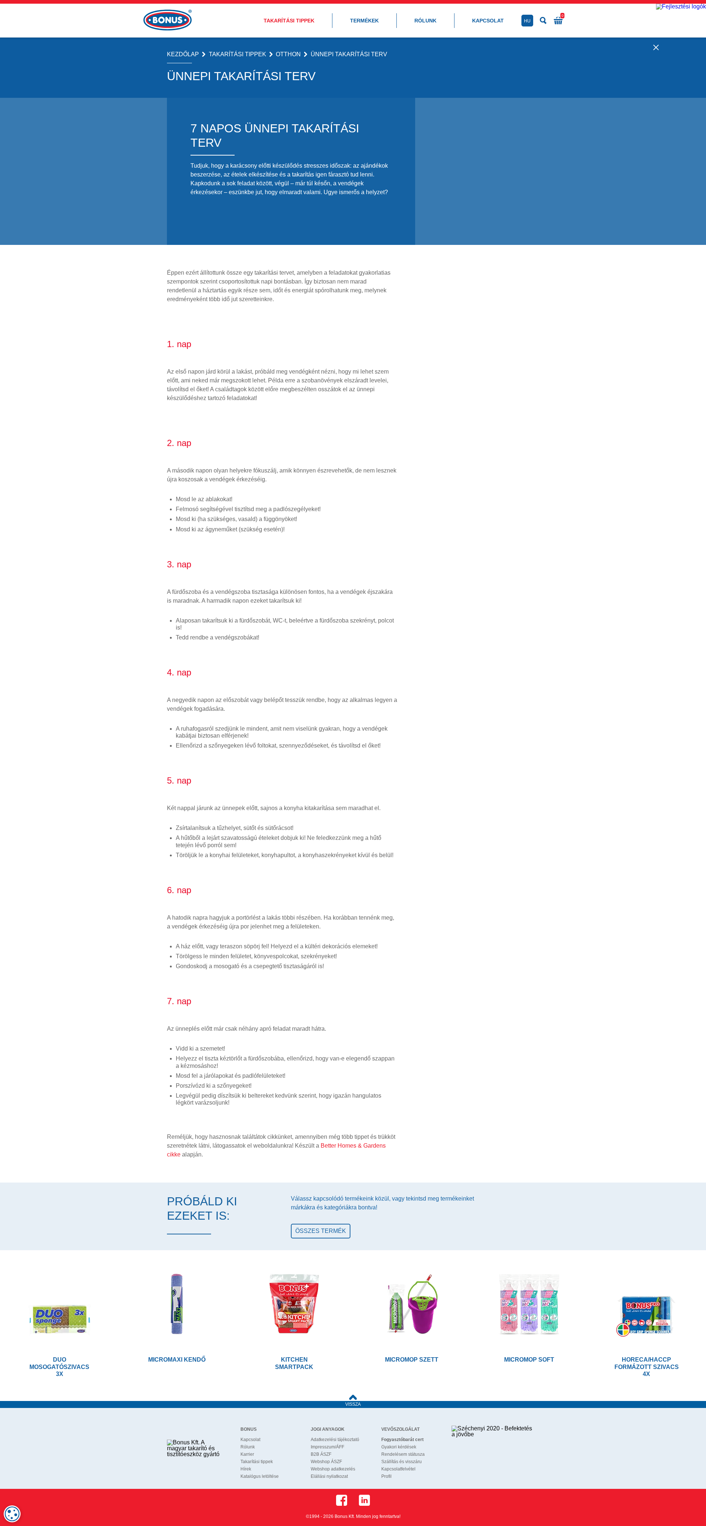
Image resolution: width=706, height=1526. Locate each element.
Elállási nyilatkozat (329, 1476)
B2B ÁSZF (321, 1454)
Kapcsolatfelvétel (398, 1469)
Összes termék (320, 1231)
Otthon (288, 54)
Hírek (245, 1469)
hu (527, 21)
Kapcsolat (488, 21)
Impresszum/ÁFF (327, 1447)
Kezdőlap (183, 54)
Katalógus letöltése (259, 1476)
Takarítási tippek (289, 21)
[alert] (12, 1513)
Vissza (353, 1404)
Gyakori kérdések (398, 1447)
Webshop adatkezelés (333, 1469)
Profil (386, 1476)
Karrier (247, 1454)
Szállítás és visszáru (401, 1461)
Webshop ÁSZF (326, 1461)
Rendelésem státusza (403, 1454)
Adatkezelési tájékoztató (335, 1439)
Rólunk (425, 21)
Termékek (364, 21)
